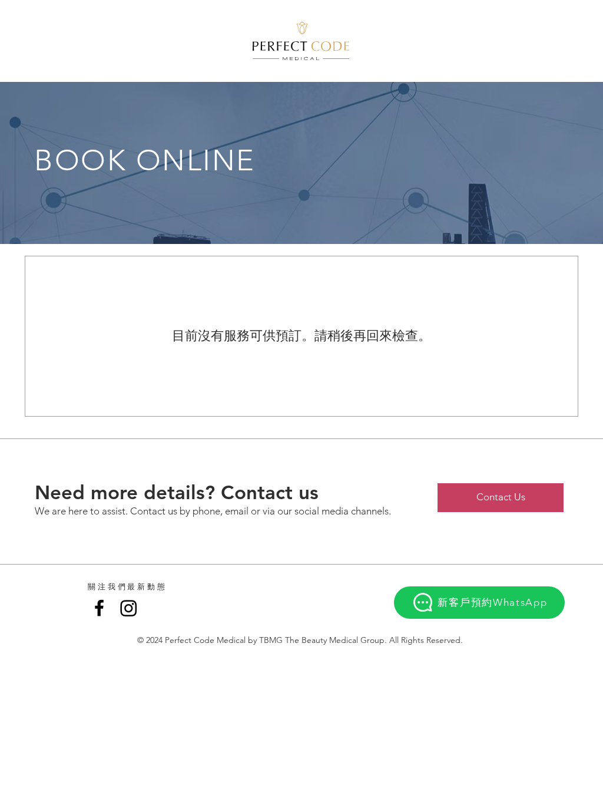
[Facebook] (99, 608)
